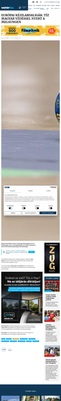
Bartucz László (21, 341)
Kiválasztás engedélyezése (30, 212)
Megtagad (13, 212)
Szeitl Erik (29, 341)
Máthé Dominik (24, 338)
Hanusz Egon (13, 341)
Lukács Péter (31, 338)
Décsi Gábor (35, 341)
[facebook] (37, 2)
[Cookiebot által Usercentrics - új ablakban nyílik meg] (51, 187)
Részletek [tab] (30, 190)
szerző (9, 348)
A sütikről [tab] (48, 190)
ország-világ (15, 338)
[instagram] (41, 2)
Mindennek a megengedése (48, 212)
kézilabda (9, 338)
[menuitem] (30, 5)
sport (3, 338)
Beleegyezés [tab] (12, 190)
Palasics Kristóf (5, 341)
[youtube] (33, 2)
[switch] (23, 208)
